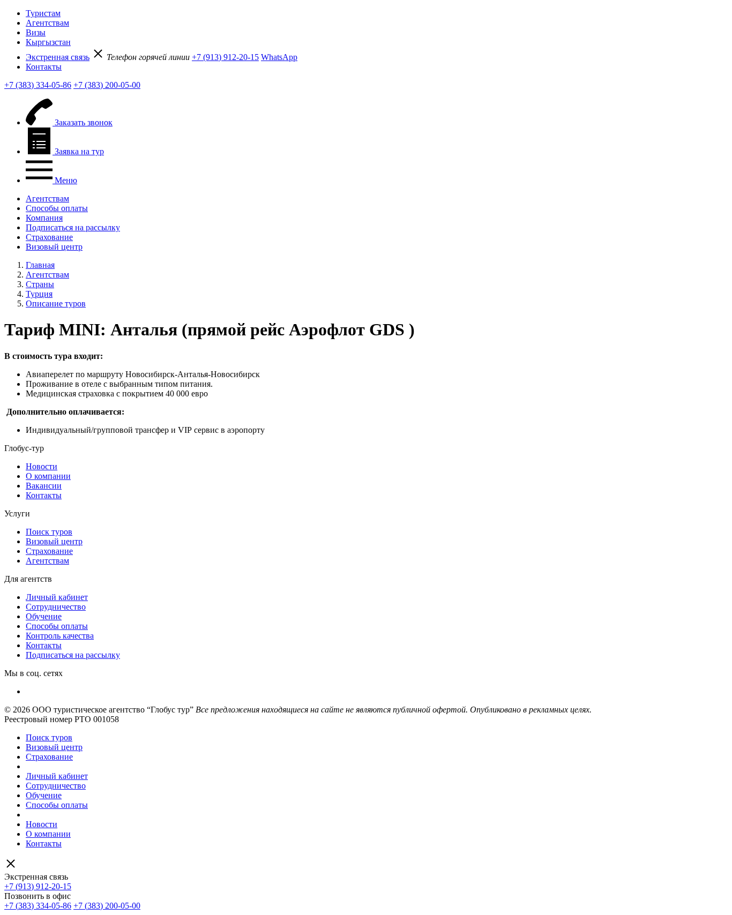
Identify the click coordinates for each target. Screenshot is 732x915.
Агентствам (47, 22)
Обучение (44, 616)
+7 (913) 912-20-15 (225, 57)
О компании (48, 476)
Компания (44, 217)
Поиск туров (49, 531)
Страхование (49, 237)
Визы (36, 32)
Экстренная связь (57, 57)
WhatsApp (279, 57)
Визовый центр (54, 246)
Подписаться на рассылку (73, 227)
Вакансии (44, 485)
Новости (41, 466)
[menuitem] (377, 13)
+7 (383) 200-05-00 (106, 84)
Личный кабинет (57, 597)
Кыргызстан (48, 42)
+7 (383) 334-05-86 (37, 84)
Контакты (44, 66)
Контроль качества (60, 635)
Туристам (43, 13)
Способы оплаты (57, 208)
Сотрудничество (56, 606)
